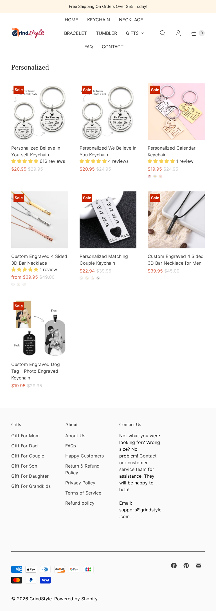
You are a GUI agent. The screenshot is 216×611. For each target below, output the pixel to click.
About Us (75, 435)
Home (71, 19)
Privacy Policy (80, 483)
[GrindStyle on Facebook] (174, 565)
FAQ (88, 46)
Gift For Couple (27, 456)
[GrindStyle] (28, 33)
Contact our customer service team (138, 462)
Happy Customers (84, 456)
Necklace (131, 19)
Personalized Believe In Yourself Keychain (35, 151)
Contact (112, 46)
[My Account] (178, 33)
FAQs (70, 445)
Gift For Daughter (30, 476)
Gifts (132, 33)
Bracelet (75, 33)
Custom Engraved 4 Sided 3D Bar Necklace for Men (176, 259)
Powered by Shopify (76, 598)
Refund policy (79, 503)
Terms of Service (83, 493)
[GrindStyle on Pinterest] (186, 565)
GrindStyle (41, 598)
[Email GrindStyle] (198, 565)
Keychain (98, 19)
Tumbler (106, 33)
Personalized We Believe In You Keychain (108, 151)
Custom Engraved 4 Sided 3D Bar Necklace (39, 259)
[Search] (162, 33)
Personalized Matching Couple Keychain (104, 259)
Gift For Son (24, 466)
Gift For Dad (24, 445)
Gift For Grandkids (31, 486)
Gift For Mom (25, 435)
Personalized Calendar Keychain (171, 151)
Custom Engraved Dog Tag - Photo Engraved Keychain (35, 371)
